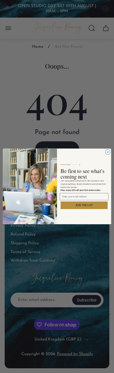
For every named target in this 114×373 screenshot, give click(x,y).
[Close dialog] (107, 152)
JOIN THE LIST (84, 205)
